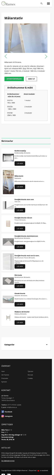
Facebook (8, 412)
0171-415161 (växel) (14, 405)
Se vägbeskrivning (7, 461)
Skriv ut (31, 79)
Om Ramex (5, 375)
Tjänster (30, 371)
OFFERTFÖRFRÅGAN (14, 79)
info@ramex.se (12, 407)
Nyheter (4, 382)
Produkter (4, 378)
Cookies (30, 378)
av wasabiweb (44, 470)
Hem (3, 371)
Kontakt (30, 375)
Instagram (9, 416)
